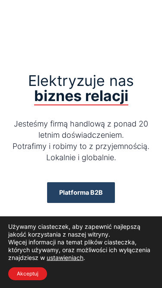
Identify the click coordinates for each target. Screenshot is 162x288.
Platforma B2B (81, 192)
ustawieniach (65, 257)
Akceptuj (27, 273)
